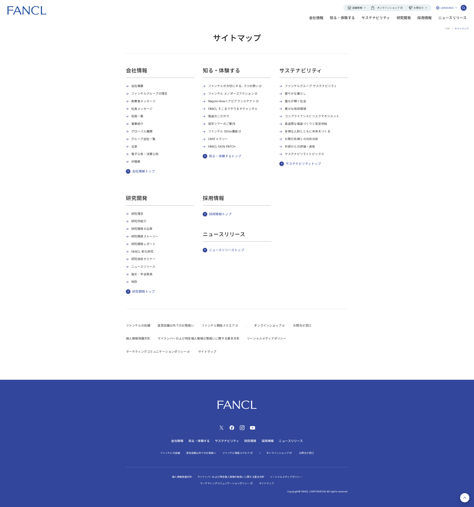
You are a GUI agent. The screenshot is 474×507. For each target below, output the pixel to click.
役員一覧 (137, 116)
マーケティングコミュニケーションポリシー (156, 352)
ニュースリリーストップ (226, 250)
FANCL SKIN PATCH (221, 146)
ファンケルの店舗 (138, 325)
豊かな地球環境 (295, 109)
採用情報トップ (220, 214)
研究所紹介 (138, 221)
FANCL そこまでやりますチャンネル (233, 109)
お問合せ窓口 (302, 325)
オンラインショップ (267, 325)
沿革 (134, 146)
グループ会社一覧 (143, 139)
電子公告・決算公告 (145, 154)
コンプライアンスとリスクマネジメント (312, 116)
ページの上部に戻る (464, 497)
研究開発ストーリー (145, 236)
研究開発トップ (143, 291)
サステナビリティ (375, 18)
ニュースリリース (452, 18)
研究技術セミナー (143, 259)
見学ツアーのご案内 (221, 124)
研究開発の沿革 (142, 229)
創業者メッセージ (143, 101)
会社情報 (316, 18)
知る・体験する (342, 18)
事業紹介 (137, 124)
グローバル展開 (142, 131)
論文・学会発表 (142, 274)
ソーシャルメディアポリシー (266, 338)
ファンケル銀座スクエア (218, 325)
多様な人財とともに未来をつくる (307, 131)
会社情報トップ (143, 171)
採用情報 (424, 18)
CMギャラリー (218, 139)
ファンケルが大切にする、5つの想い (233, 86)
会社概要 (137, 86)
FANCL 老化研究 (142, 252)
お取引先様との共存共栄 (301, 139)
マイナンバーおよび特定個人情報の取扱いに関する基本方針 (199, 338)
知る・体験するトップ (225, 156)
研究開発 (404, 18)
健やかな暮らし (295, 94)
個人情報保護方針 (138, 338)
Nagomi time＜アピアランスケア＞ (231, 101)
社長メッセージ (142, 109)
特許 (134, 282)
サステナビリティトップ (303, 164)
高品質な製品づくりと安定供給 (306, 124)
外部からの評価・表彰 (300, 146)
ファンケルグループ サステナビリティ (311, 86)
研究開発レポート (143, 244)
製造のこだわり (218, 116)
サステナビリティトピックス (304, 154)
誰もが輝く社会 (295, 101)
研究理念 (137, 214)
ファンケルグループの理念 (149, 94)
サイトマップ (207, 352)
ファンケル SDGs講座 (223, 131)
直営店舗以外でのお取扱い (176, 325)
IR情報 (135, 161)
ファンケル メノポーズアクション (231, 94)
